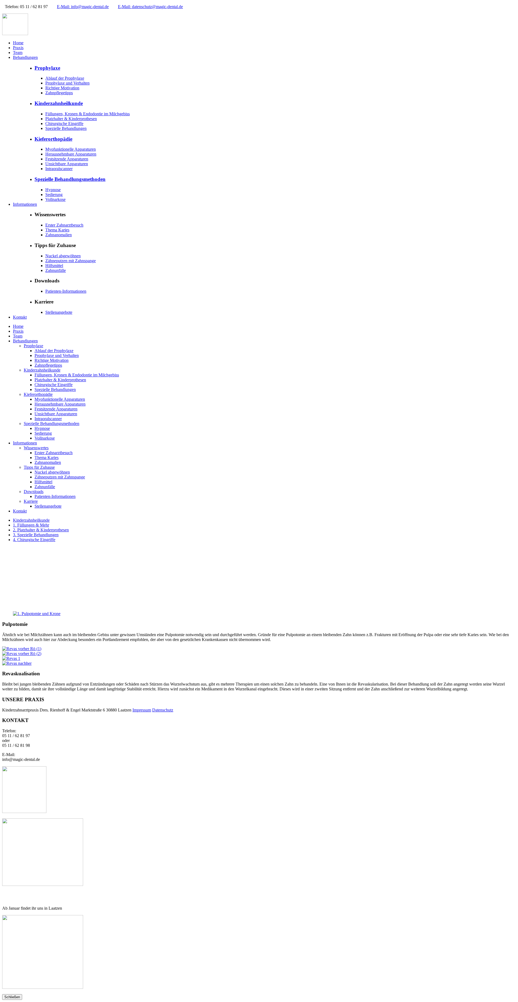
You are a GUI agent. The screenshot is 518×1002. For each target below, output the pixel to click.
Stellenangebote (58, 312)
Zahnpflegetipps (59, 92)
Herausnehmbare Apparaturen (70, 154)
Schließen (12, 997)
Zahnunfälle (55, 270)
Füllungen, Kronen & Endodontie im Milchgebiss (87, 114)
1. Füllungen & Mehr (31, 525)
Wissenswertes (36, 448)
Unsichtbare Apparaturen (66, 163)
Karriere (31, 501)
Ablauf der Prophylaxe (64, 78)
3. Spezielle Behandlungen (36, 534)
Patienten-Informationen (65, 291)
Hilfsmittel (54, 265)
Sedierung (54, 194)
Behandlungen (25, 57)
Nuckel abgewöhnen (63, 256)
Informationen (25, 204)
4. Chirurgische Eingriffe (34, 539)
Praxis (18, 47)
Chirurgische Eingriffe (64, 123)
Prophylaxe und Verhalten (67, 83)
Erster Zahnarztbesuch (64, 225)
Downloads (33, 491)
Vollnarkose (55, 199)
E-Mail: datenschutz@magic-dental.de (150, 6)
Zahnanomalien (58, 234)
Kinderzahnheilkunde (59, 103)
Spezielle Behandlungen (66, 128)
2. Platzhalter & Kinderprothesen (41, 530)
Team (17, 52)
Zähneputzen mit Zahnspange (70, 260)
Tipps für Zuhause (39, 467)
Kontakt (20, 317)
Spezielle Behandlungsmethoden (70, 179)
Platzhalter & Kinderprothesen (71, 118)
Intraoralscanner (59, 168)
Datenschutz (162, 710)
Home (18, 43)
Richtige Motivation (62, 88)
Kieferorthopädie (53, 139)
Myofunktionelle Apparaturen (70, 149)
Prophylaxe (47, 68)
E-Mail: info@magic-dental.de (83, 6)
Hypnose (53, 189)
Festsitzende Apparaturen (66, 159)
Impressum (141, 710)
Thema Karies (57, 230)
